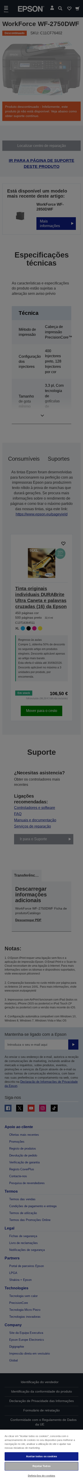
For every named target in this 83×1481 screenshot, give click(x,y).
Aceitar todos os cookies (41, 1456)
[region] (41, 1455)
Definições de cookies (41, 1475)
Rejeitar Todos (41, 1466)
